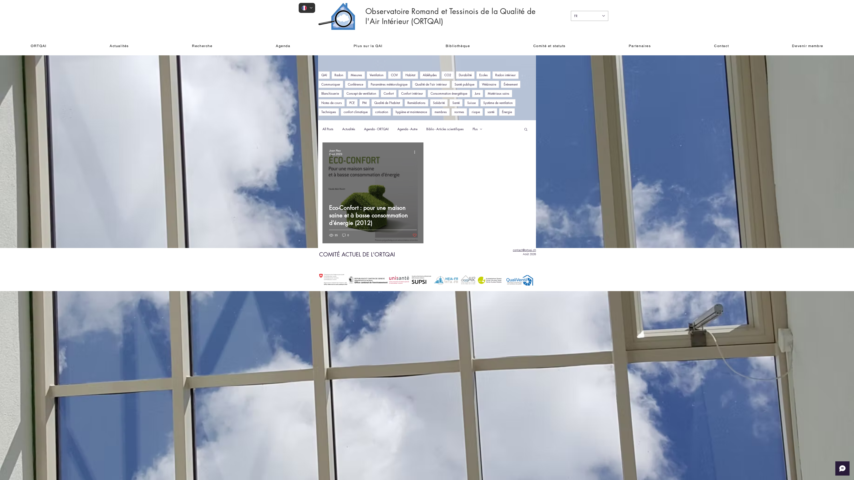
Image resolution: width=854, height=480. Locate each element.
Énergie (507, 112)
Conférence (355, 84)
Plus (475, 129)
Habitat (410, 75)
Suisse (471, 103)
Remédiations (416, 103)
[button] (526, 129)
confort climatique (356, 112)
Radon (338, 75)
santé (490, 112)
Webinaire (489, 84)
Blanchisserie (330, 93)
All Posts (327, 129)
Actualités (348, 129)
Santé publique (464, 84)
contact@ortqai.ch (524, 250)
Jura (477, 93)
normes (459, 112)
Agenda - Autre (407, 129)
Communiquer (330, 84)
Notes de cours (331, 103)
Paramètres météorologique (389, 84)
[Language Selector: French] (307, 8)
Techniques (328, 112)
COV (394, 75)
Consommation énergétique (449, 93)
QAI (324, 75)
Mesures (356, 75)
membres (441, 112)
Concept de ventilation (361, 93)
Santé (456, 103)
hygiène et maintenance (411, 112)
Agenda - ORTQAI (376, 129)
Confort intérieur (412, 93)
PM (364, 103)
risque (476, 112)
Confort (389, 93)
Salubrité (439, 103)
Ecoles (483, 75)
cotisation (381, 112)
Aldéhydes (430, 75)
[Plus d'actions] (416, 152)
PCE (352, 103)
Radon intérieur (505, 75)
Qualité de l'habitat (387, 103)
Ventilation (376, 75)
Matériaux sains (498, 93)
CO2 (447, 75)
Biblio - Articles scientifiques (445, 129)
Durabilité (465, 75)
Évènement (511, 84)
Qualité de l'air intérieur (431, 84)
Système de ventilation (498, 103)
